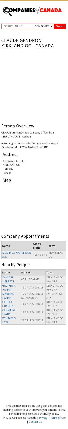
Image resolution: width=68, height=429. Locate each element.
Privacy (43, 417)
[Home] (32, 15)
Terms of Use (58, 417)
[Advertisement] (34, 85)
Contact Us (35, 421)
